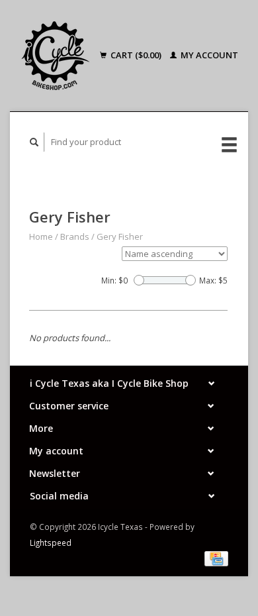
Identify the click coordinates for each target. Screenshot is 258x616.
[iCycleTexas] (57, 55)
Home (41, 236)
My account (208, 55)
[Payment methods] (216, 558)
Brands (74, 236)
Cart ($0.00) (135, 55)
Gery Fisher (120, 236)
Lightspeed (50, 542)
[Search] (34, 142)
